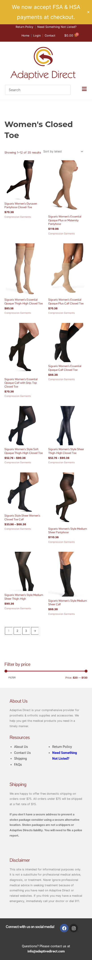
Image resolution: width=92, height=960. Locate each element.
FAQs (18, 765)
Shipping (20, 759)
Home (8, 113)
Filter (12, 677)
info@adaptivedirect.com (46, 951)
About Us (21, 747)
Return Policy (62, 747)
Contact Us (22, 753)
